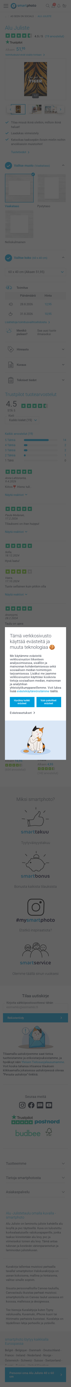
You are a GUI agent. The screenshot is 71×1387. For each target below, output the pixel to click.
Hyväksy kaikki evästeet (22, 702)
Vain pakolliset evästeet (48, 702)
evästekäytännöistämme (33, 691)
